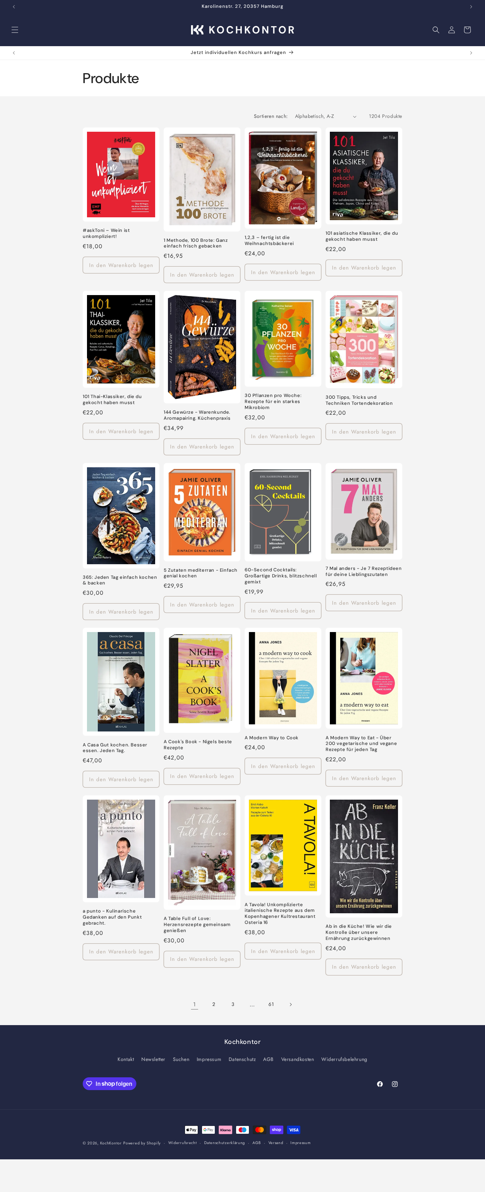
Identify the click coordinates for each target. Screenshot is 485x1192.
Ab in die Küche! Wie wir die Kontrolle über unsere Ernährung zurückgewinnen (359, 932)
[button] (15, 30)
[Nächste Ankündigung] (471, 6)
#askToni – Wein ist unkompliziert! (106, 233)
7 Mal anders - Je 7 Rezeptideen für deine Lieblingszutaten (364, 571)
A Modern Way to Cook (272, 738)
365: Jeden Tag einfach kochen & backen (120, 580)
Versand (275, 1142)
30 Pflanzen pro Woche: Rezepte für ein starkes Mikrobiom (273, 401)
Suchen (181, 1059)
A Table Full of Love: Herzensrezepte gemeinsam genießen (197, 925)
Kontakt (126, 1059)
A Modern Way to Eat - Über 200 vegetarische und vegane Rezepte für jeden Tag (361, 744)
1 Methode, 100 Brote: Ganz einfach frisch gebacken (196, 243)
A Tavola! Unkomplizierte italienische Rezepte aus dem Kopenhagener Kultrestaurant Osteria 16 (280, 914)
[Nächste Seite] (290, 1004)
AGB (268, 1059)
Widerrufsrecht (182, 1142)
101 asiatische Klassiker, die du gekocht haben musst (362, 236)
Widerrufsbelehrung (344, 1059)
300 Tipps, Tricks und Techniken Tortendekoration (359, 400)
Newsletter (153, 1059)
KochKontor (111, 1143)
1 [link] (194, 1004)
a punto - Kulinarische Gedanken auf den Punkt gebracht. (112, 917)
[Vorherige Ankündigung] (14, 6)
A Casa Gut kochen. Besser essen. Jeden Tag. (115, 748)
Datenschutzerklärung (224, 1142)
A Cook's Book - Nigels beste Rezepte (198, 745)
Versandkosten (297, 1059)
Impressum (209, 1059)
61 (271, 1004)
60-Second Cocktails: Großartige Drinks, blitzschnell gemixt (281, 576)
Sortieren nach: (271, 116)
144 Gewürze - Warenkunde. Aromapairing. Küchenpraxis (197, 415)
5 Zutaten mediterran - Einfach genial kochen (201, 573)
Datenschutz (242, 1059)
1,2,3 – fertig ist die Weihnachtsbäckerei (269, 240)
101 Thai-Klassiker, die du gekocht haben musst (112, 400)
